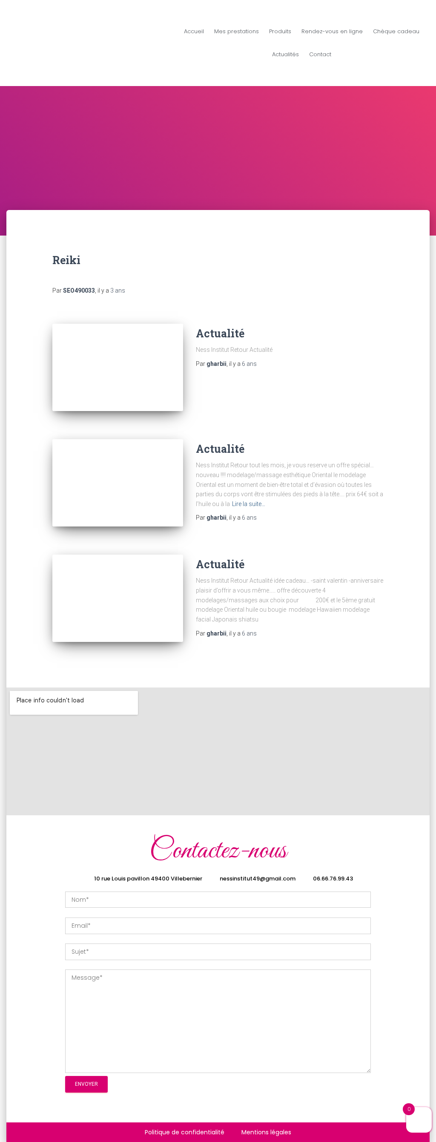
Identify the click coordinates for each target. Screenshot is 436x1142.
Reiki (66, 260)
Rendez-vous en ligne (332, 31)
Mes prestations (236, 31)
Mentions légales (266, 1132)
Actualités (285, 54)
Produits (280, 31)
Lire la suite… (248, 504)
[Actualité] (117, 367)
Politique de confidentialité (184, 1132)
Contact (320, 54)
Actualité (220, 333)
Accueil (194, 31)
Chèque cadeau (396, 31)
